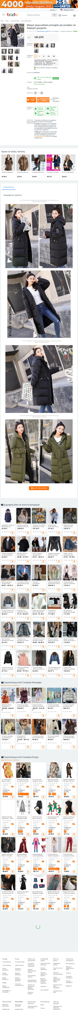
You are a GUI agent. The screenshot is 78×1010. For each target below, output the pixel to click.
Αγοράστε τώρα (31, 99)
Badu (2, 21)
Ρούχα (7, 21)
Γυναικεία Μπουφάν (26, 21)
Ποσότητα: (30, 93)
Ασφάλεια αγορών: (29, 108)
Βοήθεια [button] (52, 10)
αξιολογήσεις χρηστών (43, 31)
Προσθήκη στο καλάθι (43, 99)
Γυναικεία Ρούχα (15, 21)
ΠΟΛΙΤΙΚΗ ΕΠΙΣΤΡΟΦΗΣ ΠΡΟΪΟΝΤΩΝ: (30, 122)
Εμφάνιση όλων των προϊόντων (10, 685)
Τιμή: (29, 37)
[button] (3, 14)
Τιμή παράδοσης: (30, 88)
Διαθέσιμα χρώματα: (30, 44)
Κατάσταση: (30, 72)
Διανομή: (29, 82)
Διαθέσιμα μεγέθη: (30, 56)
